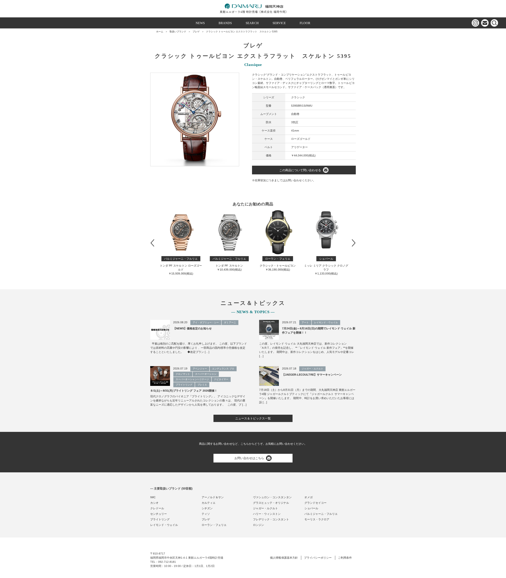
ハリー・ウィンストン (267, 513)
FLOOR (305, 23)
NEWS (200, 23)
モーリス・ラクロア (316, 519)
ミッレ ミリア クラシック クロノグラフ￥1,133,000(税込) (325, 266)
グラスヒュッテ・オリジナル (271, 502)
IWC (153, 497)
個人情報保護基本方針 (284, 557)
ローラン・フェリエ (214, 524)
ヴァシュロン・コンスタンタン (272, 497)
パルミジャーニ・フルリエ (321, 513)
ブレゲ (196, 31)
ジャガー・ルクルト (265, 508)
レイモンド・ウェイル (164, 524)
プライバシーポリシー (318, 557)
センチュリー (158, 513)
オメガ (308, 497)
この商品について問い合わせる (300, 170)
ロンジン (258, 524)
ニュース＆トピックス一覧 (253, 418)
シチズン (207, 508)
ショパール (311, 508)
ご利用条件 (345, 557)
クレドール (157, 508)
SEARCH (252, 23)
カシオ (154, 502)
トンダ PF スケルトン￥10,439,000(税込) (228, 264)
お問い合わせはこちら (249, 458)
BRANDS (225, 23)
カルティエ (208, 502)
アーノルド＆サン (213, 497)
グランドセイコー (315, 502)
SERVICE (279, 23)
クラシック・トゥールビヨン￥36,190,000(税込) (277, 264)
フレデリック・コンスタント (271, 519)
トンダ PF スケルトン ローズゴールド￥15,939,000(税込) (180, 266)
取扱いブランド (178, 31)
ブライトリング (160, 519)
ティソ (206, 513)
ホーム (159, 31)
